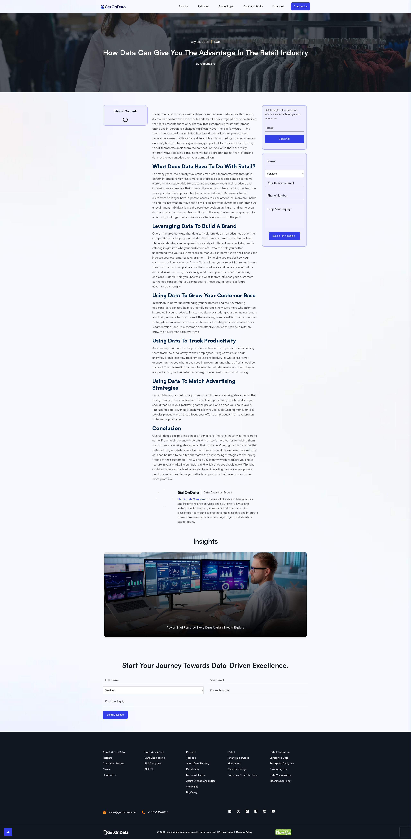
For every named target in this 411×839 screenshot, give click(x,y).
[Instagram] (247, 811)
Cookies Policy (244, 831)
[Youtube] (273, 811)
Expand (294, 629)
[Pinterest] (265, 811)
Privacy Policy (226, 831)
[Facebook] (256, 811)
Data (217, 41)
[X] (238, 811)
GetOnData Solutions (191, 499)
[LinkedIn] (230, 811)
